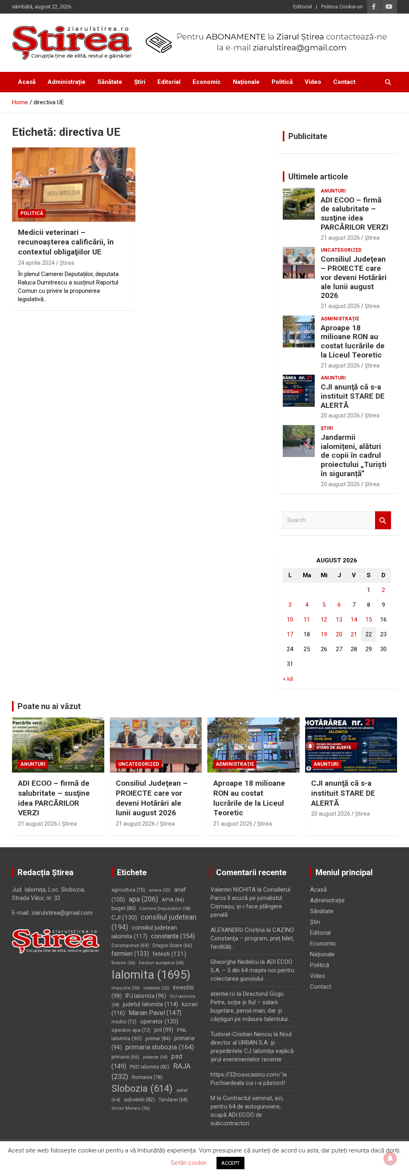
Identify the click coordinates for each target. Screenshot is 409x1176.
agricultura (128, 890)
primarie (125, 1057)
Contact (344, 81)
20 (339, 634)
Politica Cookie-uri (342, 7)
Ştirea (67, 263)
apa (143, 899)
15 (368, 619)
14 (354, 619)
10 (290, 619)
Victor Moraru (130, 1108)
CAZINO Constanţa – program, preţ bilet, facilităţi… (252, 938)
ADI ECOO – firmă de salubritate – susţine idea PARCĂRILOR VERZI (354, 213)
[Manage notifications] (390, 1158)
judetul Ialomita (150, 1004)
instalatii (156, 988)
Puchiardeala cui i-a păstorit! (247, 1083)
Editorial (302, 7)
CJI (124, 917)
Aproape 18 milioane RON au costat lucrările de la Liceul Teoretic (353, 341)
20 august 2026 (340, 415)
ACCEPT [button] (230, 1163)
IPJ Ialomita (145, 996)
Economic (207, 81)
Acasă (27, 81)
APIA (173, 900)
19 (324, 634)
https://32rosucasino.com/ (245, 1074)
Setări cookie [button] (188, 1162)
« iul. (288, 678)
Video (313, 81)
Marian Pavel (155, 1013)
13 (339, 619)
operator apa (131, 1030)
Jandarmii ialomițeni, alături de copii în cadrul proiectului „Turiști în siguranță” (354, 455)
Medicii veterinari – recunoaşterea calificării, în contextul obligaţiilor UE (66, 242)
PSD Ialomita (149, 1067)
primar (158, 1038)
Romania (147, 1077)
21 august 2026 (340, 237)
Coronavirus (130, 945)
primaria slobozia (159, 1047)
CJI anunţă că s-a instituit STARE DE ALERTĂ (353, 396)
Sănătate (109, 81)
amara (160, 890)
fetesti (169, 953)
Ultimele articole (318, 176)
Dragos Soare (172, 945)
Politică (282, 81)
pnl (163, 1030)
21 (354, 634)
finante (123, 962)
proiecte (155, 1057)
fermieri (130, 953)
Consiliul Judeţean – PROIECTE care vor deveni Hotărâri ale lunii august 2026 (354, 277)
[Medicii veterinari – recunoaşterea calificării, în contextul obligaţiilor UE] (74, 184)
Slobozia (142, 1088)
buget (123, 908)
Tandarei (173, 1099)
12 (324, 619)
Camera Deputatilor (165, 908)
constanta (173, 936)
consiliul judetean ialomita (144, 932)
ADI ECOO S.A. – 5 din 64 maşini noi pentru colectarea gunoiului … (252, 970)
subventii (139, 1099)
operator (159, 1021)
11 (307, 619)
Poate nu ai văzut (49, 706)
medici (124, 1022)
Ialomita (151, 974)
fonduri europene (161, 962)
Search (383, 520)
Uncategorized (341, 250)
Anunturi (333, 191)
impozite (125, 988)
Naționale (246, 81)
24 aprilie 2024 (36, 263)
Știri (139, 81)
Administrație (66, 81)
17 (290, 634)
